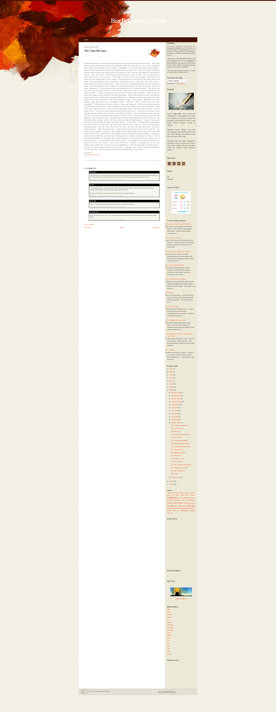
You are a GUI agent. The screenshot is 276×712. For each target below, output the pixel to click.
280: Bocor (168, 292)
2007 (170, 481)
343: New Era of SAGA (172, 238)
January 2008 (175, 477)
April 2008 (174, 417)
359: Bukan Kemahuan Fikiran (180, 443)
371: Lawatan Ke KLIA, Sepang (175, 279)
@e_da (91, 201)
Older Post (156, 227)
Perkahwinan (179, 508)
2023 (170, 375)
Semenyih (170, 179)
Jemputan (192, 495)
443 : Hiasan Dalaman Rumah (174, 265)
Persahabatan (187, 508)
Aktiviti (175, 493)
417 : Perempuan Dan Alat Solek (175, 320)
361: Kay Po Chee (176, 437)
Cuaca (184, 493)
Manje (169, 633)
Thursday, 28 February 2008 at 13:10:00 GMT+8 (107, 206)
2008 (170, 390)
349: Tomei (174, 474)
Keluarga (186, 498)
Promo (193, 508)
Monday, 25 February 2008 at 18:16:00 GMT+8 (107, 195)
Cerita (180, 493)
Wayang (169, 513)
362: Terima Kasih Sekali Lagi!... (181, 434)
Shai (168, 646)
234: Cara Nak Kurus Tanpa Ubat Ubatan (178, 224)
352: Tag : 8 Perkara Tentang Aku (181, 465)
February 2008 (175, 423)
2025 (170, 369)
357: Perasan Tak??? (177, 449)
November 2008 (176, 395)
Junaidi (169, 622)
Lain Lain (172, 502)
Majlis (180, 503)
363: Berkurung (175, 431)
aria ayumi (92, 212)
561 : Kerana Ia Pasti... (172, 306)
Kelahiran (180, 498)
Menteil (169, 635)
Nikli (168, 638)
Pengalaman (171, 506)
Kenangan (170, 500)
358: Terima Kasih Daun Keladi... (181, 446)
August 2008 (175, 404)
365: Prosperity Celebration (179, 425)
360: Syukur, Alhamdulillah (179, 440)
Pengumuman (181, 506)
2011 (170, 381)
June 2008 (174, 411)
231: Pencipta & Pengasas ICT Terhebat (177, 251)
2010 (170, 384)
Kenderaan (178, 500)
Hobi (173, 495)
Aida (168, 609)
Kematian (192, 498)
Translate (182, 83)
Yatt (168, 651)
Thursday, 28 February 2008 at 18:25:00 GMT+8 (107, 219)
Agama (169, 493)
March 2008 (175, 420)
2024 (170, 372)
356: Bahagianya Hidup (178, 452)
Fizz (168, 619)
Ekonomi (189, 493)
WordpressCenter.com (169, 691)
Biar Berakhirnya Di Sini (138, 20)
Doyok (91, 172)
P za (168, 641)
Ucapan (192, 510)
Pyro (168, 643)
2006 (170, 484)
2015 (170, 378)
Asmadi (169, 614)
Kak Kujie (170, 625)
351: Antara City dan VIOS (179, 468)
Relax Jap (171, 510)
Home (86, 40)
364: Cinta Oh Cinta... (95, 51)
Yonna (169, 654)
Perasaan (98, 155)
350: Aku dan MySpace (178, 471)
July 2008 (174, 407)
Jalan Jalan (184, 495)
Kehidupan (91, 155)
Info (177, 495)
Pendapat (192, 503)
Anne (168, 612)
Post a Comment (89, 224)
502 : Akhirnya (170, 350)
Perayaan (170, 508)
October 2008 (175, 398)
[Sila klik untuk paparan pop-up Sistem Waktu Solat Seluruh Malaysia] (181, 596)
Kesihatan (191, 500)
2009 (170, 387)
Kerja (184, 500)
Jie (90, 185)
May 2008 (174, 414)
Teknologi (184, 510)
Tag (178, 510)
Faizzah (169, 617)
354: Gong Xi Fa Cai (177, 458)
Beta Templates (173, 692)
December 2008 (176, 392)
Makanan (186, 503)
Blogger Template (162, 692)
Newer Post (87, 227)
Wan (168, 649)
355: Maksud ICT (176, 455)
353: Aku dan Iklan (177, 461)
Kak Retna (170, 630)
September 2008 (176, 401)
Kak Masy (170, 627)
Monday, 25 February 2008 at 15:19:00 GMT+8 (107, 179)
